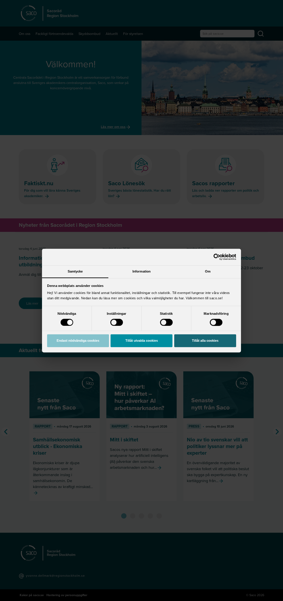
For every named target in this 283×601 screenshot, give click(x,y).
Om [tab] (207, 271)
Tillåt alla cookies (205, 341)
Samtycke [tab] (75, 271)
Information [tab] (141, 271)
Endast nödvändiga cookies (78, 341)
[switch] (116, 322)
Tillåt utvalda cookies (141, 341)
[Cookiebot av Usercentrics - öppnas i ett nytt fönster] (216, 257)
